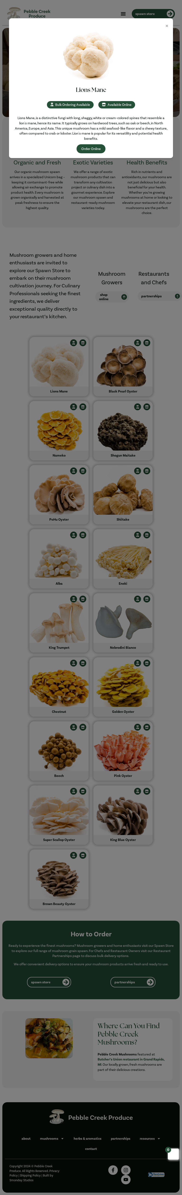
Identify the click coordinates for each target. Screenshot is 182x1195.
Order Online (91, 149)
